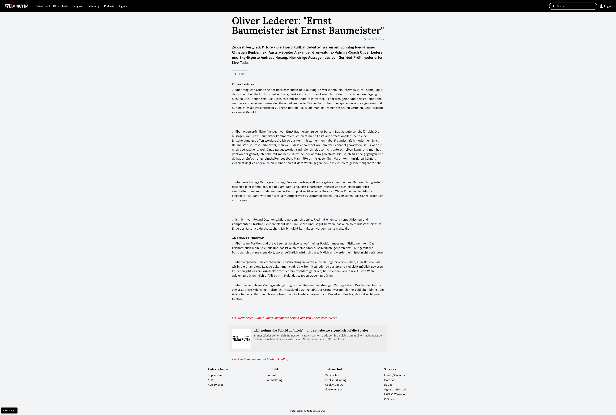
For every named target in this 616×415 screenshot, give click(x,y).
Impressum (215, 375)
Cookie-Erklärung (335, 380)
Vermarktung (274, 380)
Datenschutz (333, 375)
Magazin (78, 6)
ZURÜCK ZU (8, 410)
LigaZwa (124, 6)
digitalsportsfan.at (395, 389)
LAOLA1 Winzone (394, 394)
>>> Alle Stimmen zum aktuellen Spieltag (260, 359)
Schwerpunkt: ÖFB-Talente (51, 6)
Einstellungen (333, 389)
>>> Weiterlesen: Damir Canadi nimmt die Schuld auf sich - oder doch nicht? (284, 318)
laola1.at (389, 380)
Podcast (109, 6)
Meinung (94, 6)
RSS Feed (390, 399)
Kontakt (271, 375)
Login (607, 6)
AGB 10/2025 (215, 384)
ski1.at (388, 384)
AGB (210, 380)
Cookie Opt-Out (334, 384)
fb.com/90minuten (395, 375)
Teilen (240, 73)
